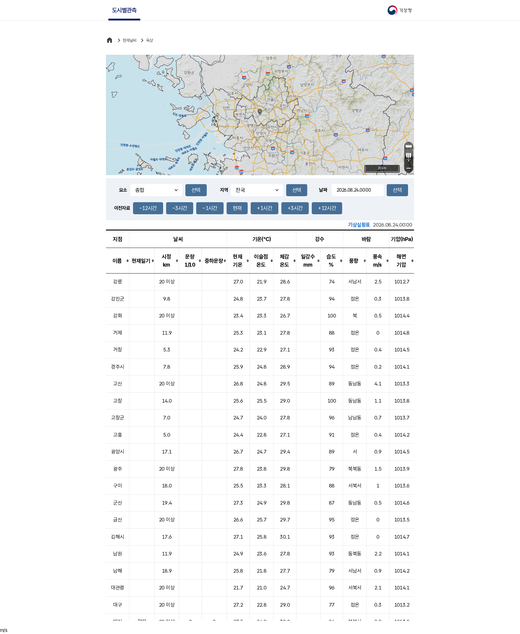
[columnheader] (117, 261)
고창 (117, 401)
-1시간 (209, 208)
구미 (117, 486)
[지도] (408, 155)
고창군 (117, 418)
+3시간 (295, 208)
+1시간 (264, 208)
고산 (117, 384)
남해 (117, 571)
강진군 (117, 299)
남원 (117, 554)
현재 (237, 208)
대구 (117, 605)
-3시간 (179, 208)
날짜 (323, 190)
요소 (123, 190)
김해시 (117, 537)
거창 (117, 350)
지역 (224, 190)
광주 (117, 469)
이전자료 (122, 208)
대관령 (117, 588)
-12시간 (148, 208)
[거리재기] (408, 146)
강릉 (117, 282)
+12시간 (327, 208)
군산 (117, 503)
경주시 (117, 367)
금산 (117, 520)
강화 (117, 316)
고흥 (117, 435)
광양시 (117, 452)
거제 (117, 333)
